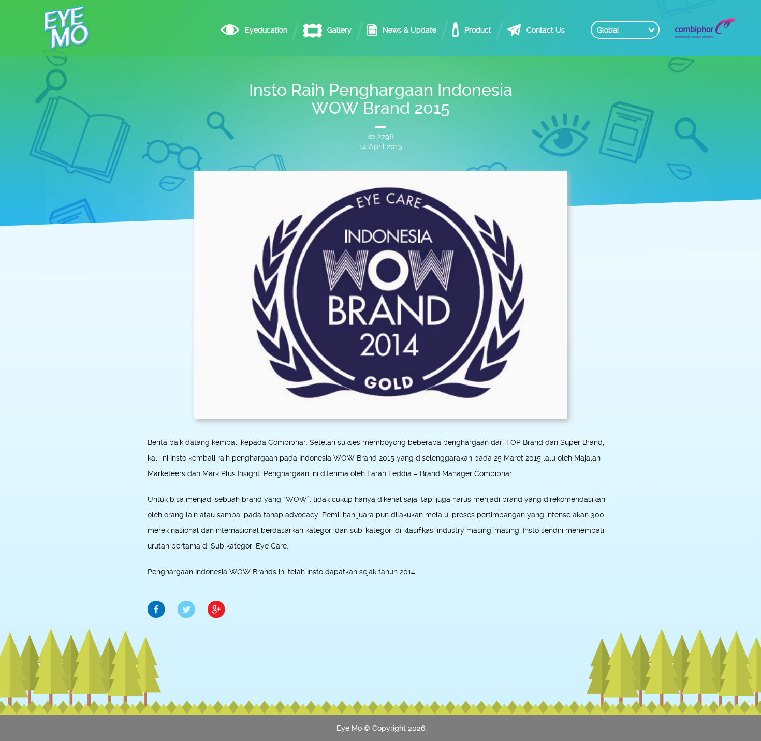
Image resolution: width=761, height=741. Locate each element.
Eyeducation (266, 30)
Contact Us (545, 30)
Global (608, 30)
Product (477, 30)
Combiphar (705, 28)
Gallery (339, 30)
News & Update (409, 30)
